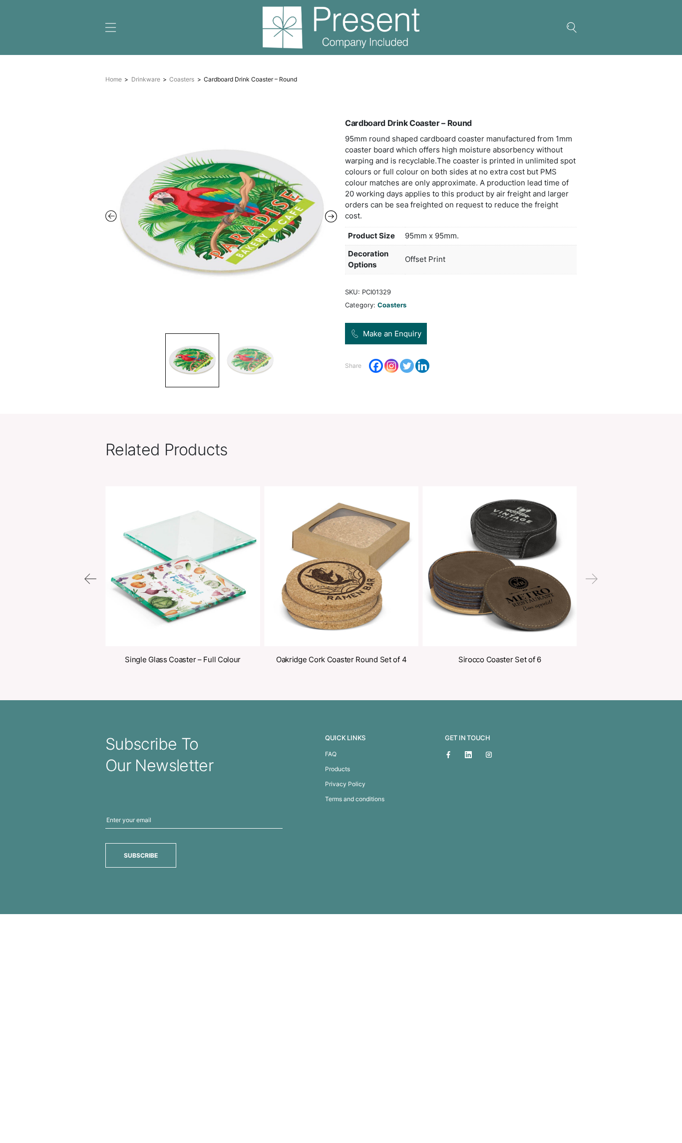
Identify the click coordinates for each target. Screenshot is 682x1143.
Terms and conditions (354, 799)
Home (113, 79)
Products (337, 769)
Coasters (181, 79)
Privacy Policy (345, 784)
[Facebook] (376, 366)
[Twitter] (407, 366)
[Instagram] (391, 366)
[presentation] (90, 579)
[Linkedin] (422, 366)
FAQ (331, 754)
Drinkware (145, 79)
